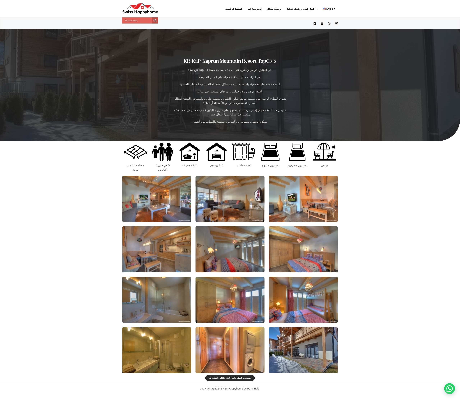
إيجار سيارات (255, 8)
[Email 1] (336, 23)
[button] (315, 8)
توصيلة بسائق (274, 8)
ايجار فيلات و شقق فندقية (300, 8)
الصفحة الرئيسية (234, 8)
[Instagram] (322, 23)
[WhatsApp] (329, 23)
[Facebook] (314, 23)
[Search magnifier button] (155, 20)
